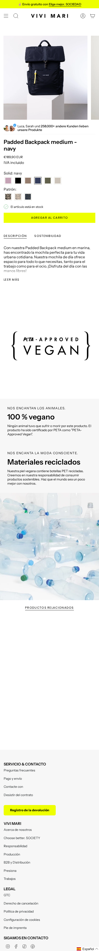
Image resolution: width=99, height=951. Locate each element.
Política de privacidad (19, 911)
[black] (18, 181)
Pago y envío (13, 779)
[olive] (47, 181)
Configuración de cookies (22, 920)
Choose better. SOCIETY (22, 838)
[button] (87, 949)
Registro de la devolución (29, 810)
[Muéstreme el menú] (6, 16)
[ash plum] (8, 181)
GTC (7, 895)
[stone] (57, 181)
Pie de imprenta (15, 928)
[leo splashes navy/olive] (27, 197)
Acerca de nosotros (18, 830)
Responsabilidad (15, 846)
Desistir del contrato (18, 795)
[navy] (37, 181)
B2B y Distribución (17, 862)
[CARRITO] (92, 16)
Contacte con (13, 787)
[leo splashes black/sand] (8, 197)
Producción (12, 854)
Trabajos (10, 879)
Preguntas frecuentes (19, 770)
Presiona (10, 871)
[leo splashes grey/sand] (18, 197)
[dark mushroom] (27, 181)
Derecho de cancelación (21, 903)
